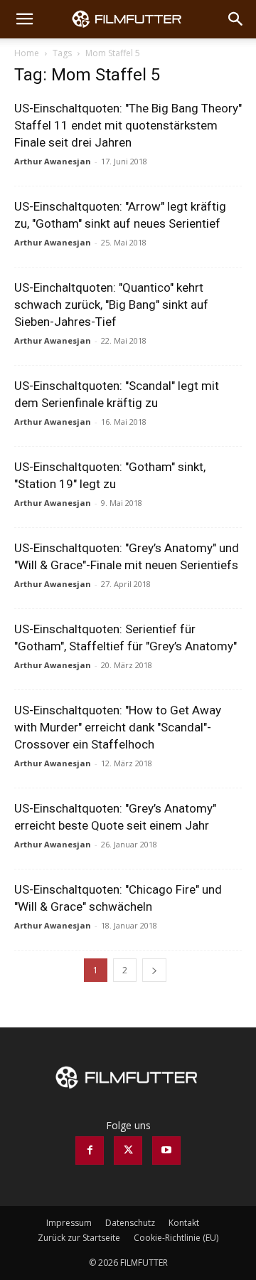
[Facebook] (89, 1150)
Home (26, 53)
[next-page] (154, 970)
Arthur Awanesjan (52, 161)
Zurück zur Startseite (79, 1238)
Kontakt (184, 1223)
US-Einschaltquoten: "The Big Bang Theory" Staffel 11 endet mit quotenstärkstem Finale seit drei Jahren (128, 125)
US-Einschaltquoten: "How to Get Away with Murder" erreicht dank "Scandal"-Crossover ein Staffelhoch (117, 727)
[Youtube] (166, 1150)
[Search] (236, 19)
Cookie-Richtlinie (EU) (176, 1238)
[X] (128, 1150)
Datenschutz (130, 1223)
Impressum (69, 1223)
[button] (24, 19)
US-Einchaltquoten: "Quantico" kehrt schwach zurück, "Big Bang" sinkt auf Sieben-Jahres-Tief (111, 304)
